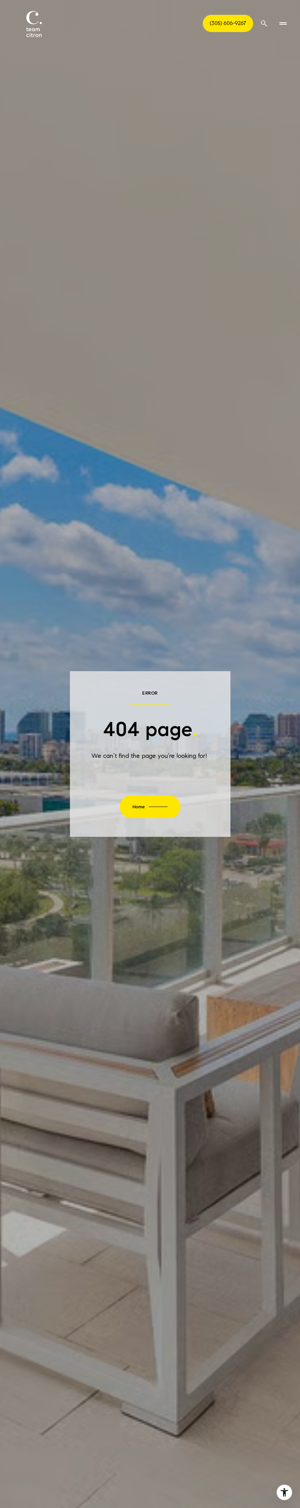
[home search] (264, 23)
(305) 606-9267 (228, 23)
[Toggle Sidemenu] (283, 23)
